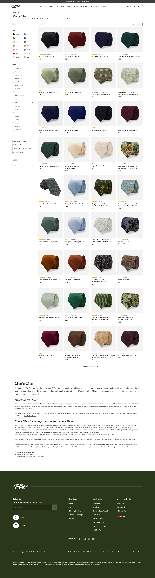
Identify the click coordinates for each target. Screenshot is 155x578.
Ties (46, 6)
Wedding (103, 6)
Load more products (90, 366)
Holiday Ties (97, 530)
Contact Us (72, 503)
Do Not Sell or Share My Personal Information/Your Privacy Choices (95, 552)
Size (13, 137)
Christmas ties (47, 430)
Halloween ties (116, 430)
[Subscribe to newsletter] (54, 507)
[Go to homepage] (15, 6)
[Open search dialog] (135, 6)
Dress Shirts (61, 6)
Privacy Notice (137, 552)
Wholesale (96, 507)
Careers (120, 507)
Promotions (97, 503)
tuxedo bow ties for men (115, 445)
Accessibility (67, 552)
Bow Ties (51, 6)
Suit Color (15, 160)
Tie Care (71, 519)
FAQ (69, 507)
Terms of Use (126, 552)
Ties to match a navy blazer (25, 454)
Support (129, 6)
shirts (112, 434)
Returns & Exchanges (76, 515)
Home (14, 12)
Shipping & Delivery (75, 511)
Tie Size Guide (98, 519)
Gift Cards (96, 515)
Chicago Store (122, 511)
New (41, 6)
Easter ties (47, 432)
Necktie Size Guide (30, 416)
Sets (49, 439)
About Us (120, 503)
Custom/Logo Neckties (101, 511)
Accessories (95, 6)
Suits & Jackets (84, 6)
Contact (23, 525)
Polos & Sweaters (72, 6)
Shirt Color (15, 166)
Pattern (14, 65)
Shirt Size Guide (98, 522)
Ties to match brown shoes (25, 452)
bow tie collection (56, 445)
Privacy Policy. (96, 564)
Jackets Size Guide (99, 526)
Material (14, 102)
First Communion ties (99, 445)
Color (13, 30)
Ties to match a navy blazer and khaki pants (30, 457)
